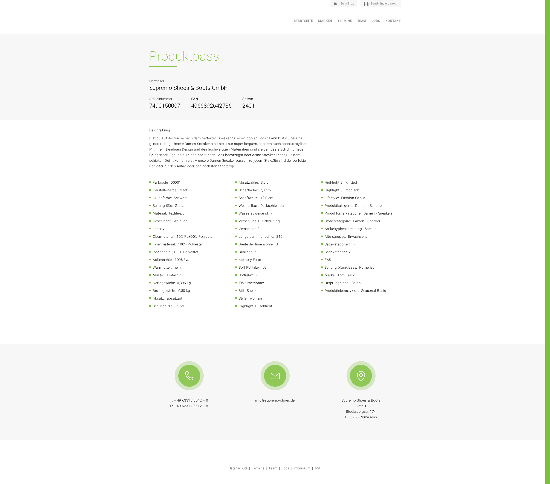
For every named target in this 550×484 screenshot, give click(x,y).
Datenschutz (238, 468)
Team (361, 20)
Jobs (376, 20)
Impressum (301, 468)
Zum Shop (347, 3)
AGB (318, 468)
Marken (325, 20)
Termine (345, 20)
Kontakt (393, 20)
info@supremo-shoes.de (275, 400)
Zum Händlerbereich (384, 3)
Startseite (303, 20)
